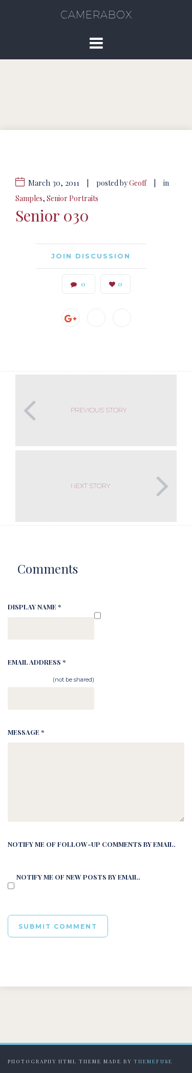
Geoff (137, 183)
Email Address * (37, 662)
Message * (26, 732)
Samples (28, 198)
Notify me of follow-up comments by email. (92, 844)
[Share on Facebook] (96, 318)
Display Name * (34, 606)
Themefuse (153, 1061)
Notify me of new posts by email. (78, 876)
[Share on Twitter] (122, 318)
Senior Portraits (72, 198)
